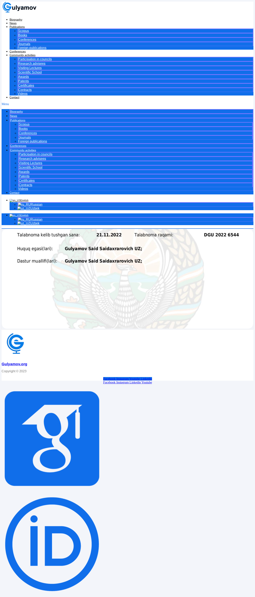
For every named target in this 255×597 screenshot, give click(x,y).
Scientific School (30, 72)
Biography (16, 19)
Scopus (23, 31)
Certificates (26, 85)
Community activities (22, 55)
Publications (17, 26)
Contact (14, 97)
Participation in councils (35, 59)
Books (22, 35)
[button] (127, 104)
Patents (23, 81)
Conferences (27, 39)
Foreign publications (32, 47)
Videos (22, 93)
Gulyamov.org (14, 364)
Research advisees (31, 63)
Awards (23, 76)
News (13, 23)
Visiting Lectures (30, 68)
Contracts (25, 90)
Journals (24, 44)
